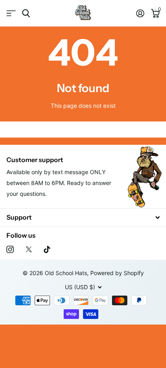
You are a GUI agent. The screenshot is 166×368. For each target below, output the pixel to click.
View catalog (11, 13)
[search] (26, 13)
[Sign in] (140, 13)
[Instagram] (10, 249)
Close (83, 217)
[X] (29, 249)
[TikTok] (47, 249)
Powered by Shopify (117, 272)
